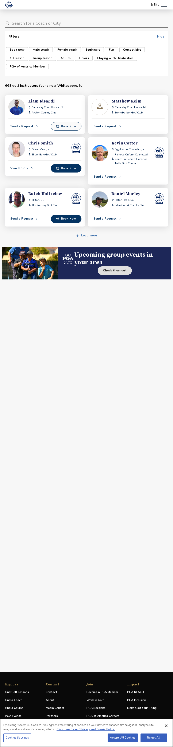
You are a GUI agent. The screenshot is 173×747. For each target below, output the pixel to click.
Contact (51, 692)
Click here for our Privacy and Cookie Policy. (86, 729)
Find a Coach (13, 700)
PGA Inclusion (136, 700)
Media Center (55, 708)
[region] (86, 733)
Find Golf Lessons (17, 692)
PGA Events (13, 716)
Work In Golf (95, 700)
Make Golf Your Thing (142, 708)
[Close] (166, 725)
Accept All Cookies (122, 738)
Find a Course (14, 708)
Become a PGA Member (102, 692)
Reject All (153, 738)
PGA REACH (135, 692)
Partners (52, 716)
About (50, 700)
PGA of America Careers (102, 716)
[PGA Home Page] (9, 5)
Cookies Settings (17, 738)
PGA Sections (95, 708)
